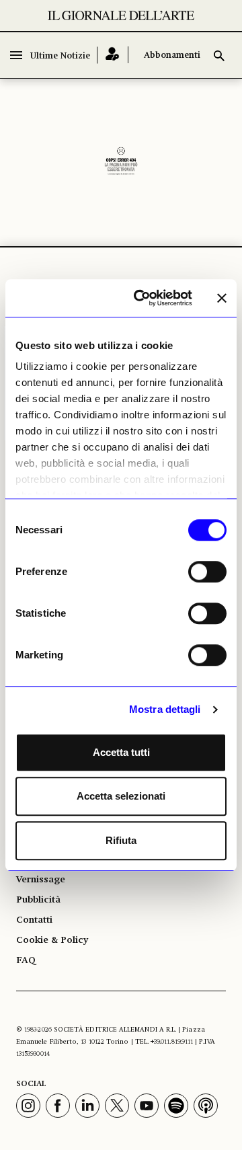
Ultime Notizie (60, 56)
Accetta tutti (121, 752)
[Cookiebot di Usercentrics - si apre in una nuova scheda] (141, 298)
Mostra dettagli (165, 709)
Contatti (34, 920)
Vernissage (40, 879)
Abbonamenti (172, 55)
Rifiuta (121, 840)
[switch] (207, 571)
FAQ (26, 960)
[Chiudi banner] (222, 298)
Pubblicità (38, 900)
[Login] (112, 54)
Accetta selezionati (121, 796)
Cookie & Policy (52, 940)
